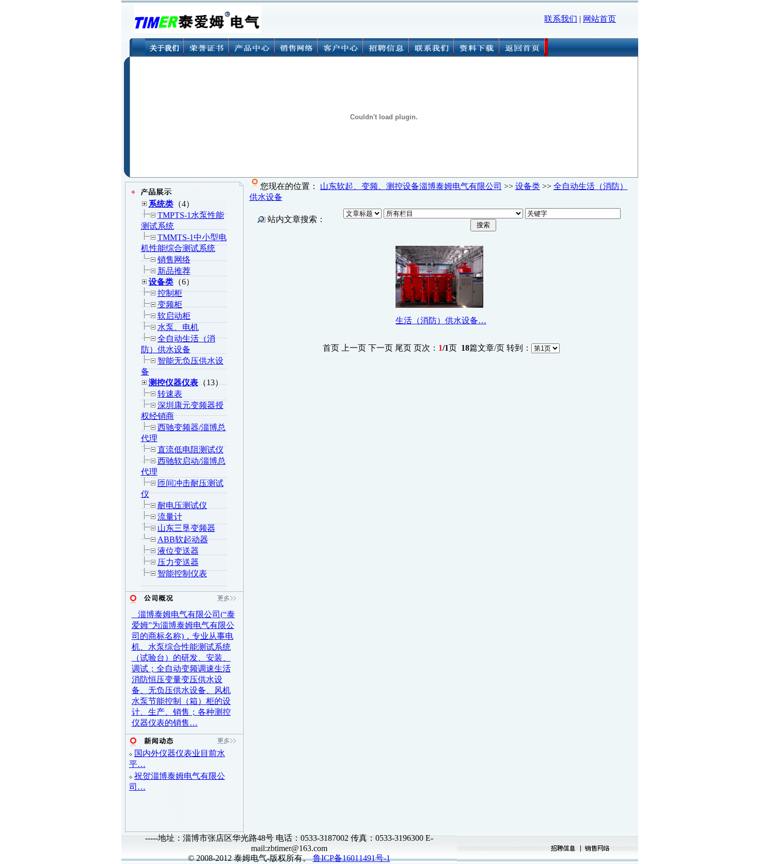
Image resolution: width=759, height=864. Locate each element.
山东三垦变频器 (186, 528)
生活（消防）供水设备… (441, 320)
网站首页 (599, 18)
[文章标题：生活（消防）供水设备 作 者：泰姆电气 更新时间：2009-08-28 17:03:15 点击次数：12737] (439, 305)
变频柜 (169, 304)
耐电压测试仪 (182, 505)
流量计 (169, 516)
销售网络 (174, 259)
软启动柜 (174, 315)
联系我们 (560, 18)
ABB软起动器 (182, 539)
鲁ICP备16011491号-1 (351, 858)
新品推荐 (174, 270)
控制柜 (169, 293)
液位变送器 (178, 550)
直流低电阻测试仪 (190, 449)
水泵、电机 (178, 327)
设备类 (527, 186)
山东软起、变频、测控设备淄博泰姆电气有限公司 (411, 186)
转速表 (169, 393)
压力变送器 (178, 562)
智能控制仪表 (182, 573)
